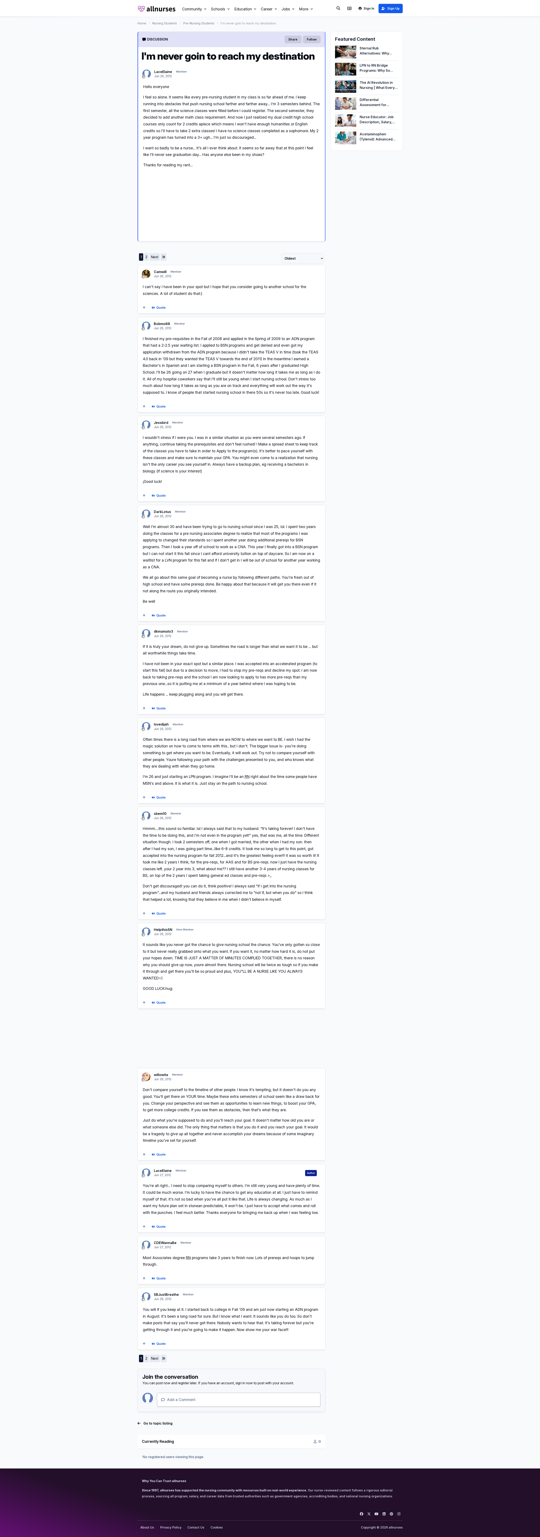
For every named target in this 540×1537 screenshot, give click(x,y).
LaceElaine (163, 72)
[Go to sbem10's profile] (146, 815)
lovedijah (161, 724)
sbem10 (160, 813)
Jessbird (161, 422)
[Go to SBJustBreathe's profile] (146, 1296)
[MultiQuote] (144, 307)
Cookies (216, 1527)
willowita (161, 1075)
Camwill (160, 272)
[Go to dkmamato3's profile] (146, 633)
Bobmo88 (162, 324)
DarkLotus (162, 512)
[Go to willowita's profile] (146, 1077)
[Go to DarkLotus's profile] (146, 514)
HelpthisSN (163, 930)
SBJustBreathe (166, 1294)
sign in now (244, 1383)
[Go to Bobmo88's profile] (146, 326)
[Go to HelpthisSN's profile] (146, 932)
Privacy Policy (170, 1527)
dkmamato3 (163, 631)
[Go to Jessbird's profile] (146, 424)
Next (154, 257)
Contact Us (195, 1527)
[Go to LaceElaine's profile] (146, 74)
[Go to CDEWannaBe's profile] (146, 1245)
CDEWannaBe (165, 1243)
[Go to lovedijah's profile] (146, 726)
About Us (147, 1527)
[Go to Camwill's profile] (146, 274)
